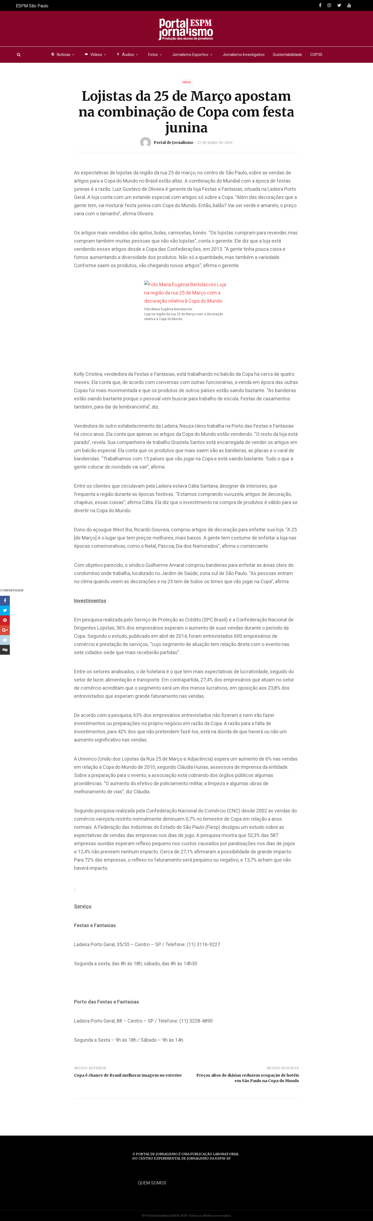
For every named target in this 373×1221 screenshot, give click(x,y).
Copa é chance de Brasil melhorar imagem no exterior (128, 1075)
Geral (186, 82)
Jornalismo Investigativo (244, 54)
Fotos (153, 54)
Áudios (125, 54)
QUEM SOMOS (152, 1183)
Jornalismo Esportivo (190, 54)
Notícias (60, 54)
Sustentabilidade (287, 54)
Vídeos (93, 54)
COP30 (316, 54)
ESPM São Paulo (32, 5)
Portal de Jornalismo (173, 142)
